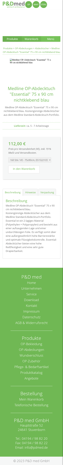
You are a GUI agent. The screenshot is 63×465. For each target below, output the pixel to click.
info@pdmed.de (36, 447)
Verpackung (47, 192)
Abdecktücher (42, 48)
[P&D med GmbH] (25, 4)
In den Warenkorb (24, 169)
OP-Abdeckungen (24, 48)
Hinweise (30, 192)
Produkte (7, 48)
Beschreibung (13, 192)
